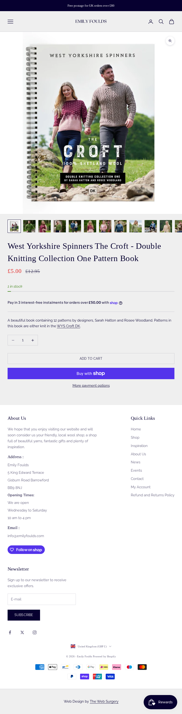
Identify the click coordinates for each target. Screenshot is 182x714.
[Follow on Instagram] (34, 632)
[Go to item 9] (135, 226)
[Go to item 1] (14, 226)
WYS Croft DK (68, 326)
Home (136, 429)
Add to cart (91, 358)
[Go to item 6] (90, 226)
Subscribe (23, 615)
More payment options (91, 385)
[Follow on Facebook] (10, 632)
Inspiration (139, 446)
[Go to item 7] (105, 226)
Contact (137, 479)
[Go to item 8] (120, 226)
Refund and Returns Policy (152, 495)
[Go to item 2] (29, 226)
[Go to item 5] (75, 226)
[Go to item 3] (44, 226)
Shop (135, 437)
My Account (140, 487)
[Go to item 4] (59, 226)
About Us (138, 454)
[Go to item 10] (150, 226)
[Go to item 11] (166, 226)
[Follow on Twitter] (22, 632)
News (135, 462)
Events (136, 470)
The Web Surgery (104, 701)
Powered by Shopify (104, 656)
